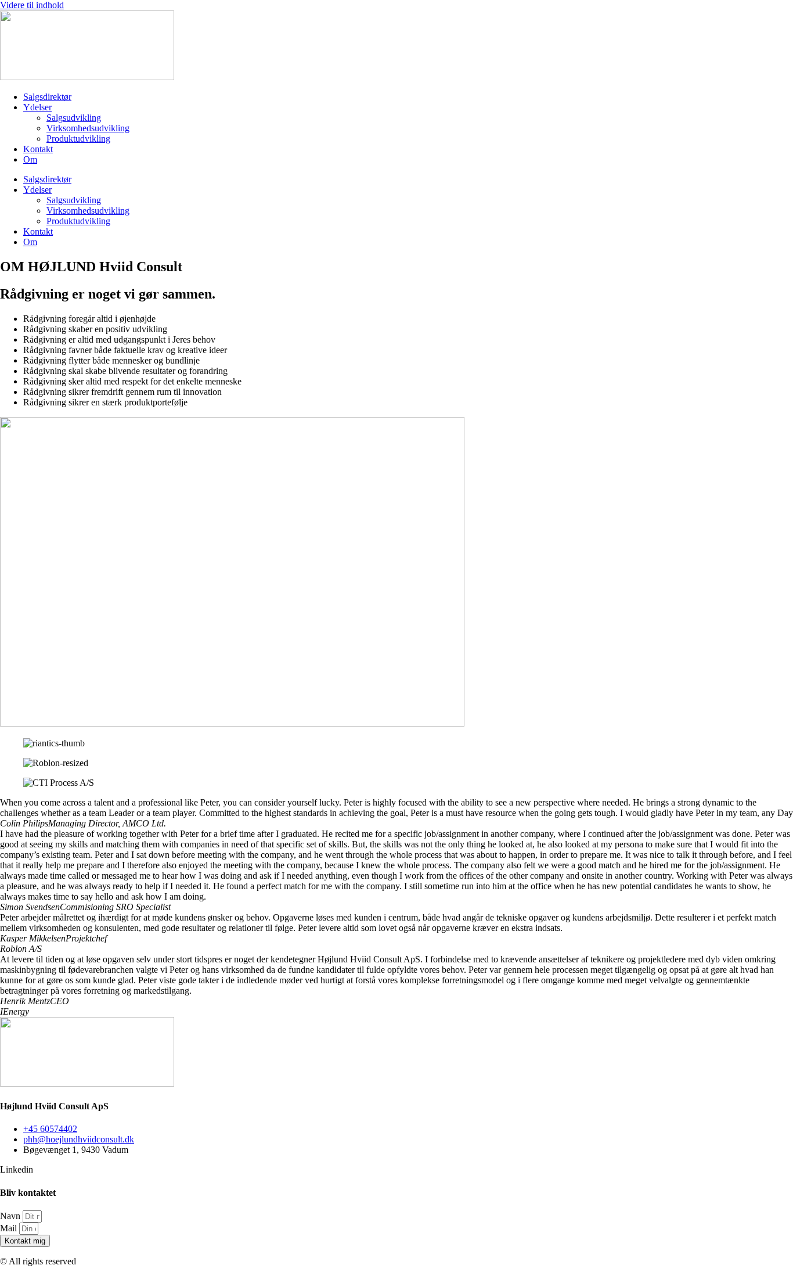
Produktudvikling (78, 138)
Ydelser (37, 107)
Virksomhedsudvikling (87, 128)
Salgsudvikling (73, 118)
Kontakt (38, 149)
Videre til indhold (32, 5)
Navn (11, 1216)
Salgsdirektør (47, 97)
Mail (9, 1228)
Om (30, 159)
